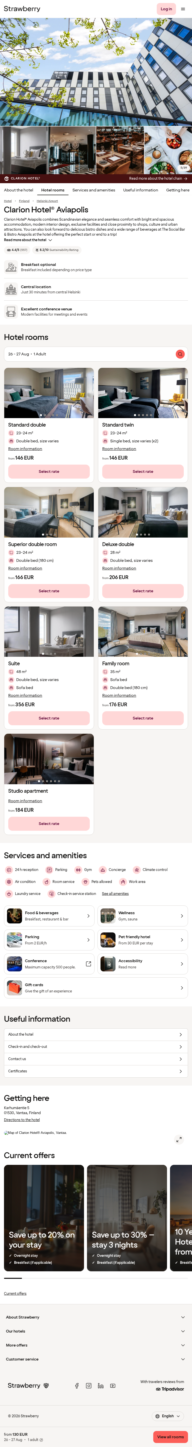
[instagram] (89, 1386)
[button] (49, 393)
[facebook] (77, 1386)
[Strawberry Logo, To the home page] (22, 9)
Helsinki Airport (47, 201)
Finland (24, 201)
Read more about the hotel (25, 240)
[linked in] (101, 1386)
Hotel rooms (52, 190)
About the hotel (18, 190)
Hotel (8, 201)
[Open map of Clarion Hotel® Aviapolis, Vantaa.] (179, 1140)
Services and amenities (93, 190)
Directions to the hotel (22, 1120)
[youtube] (113, 1386)
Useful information (140, 190)
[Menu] (183, 9)
